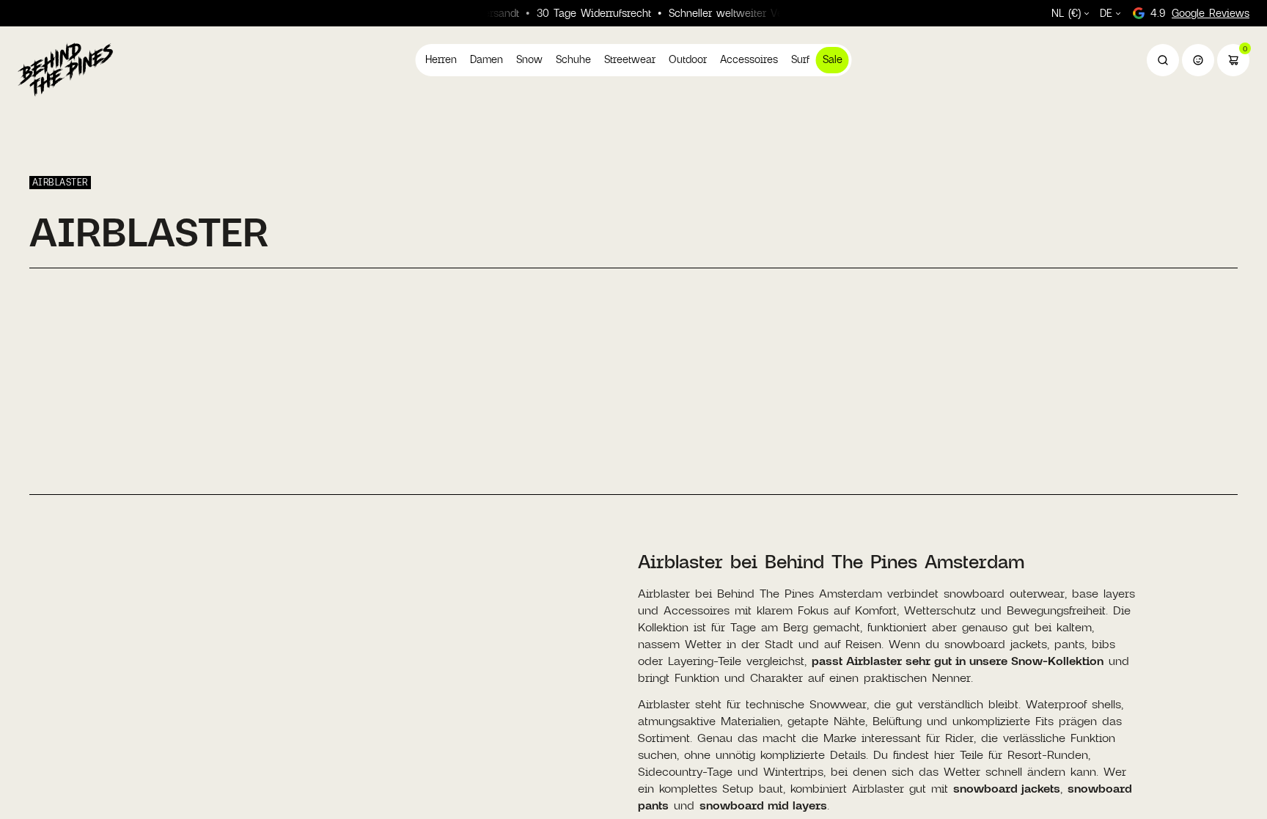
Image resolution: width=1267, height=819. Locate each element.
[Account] (1198, 60)
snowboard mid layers (763, 805)
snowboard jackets (1006, 788)
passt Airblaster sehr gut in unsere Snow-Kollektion (957, 660)
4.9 (1199, 13)
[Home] (65, 69)
